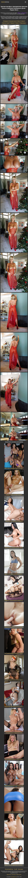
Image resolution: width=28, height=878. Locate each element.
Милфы (17, 23)
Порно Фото (9, 874)
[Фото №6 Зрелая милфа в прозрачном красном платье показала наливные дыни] (14, 164)
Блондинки (6, 21)
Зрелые (22, 21)
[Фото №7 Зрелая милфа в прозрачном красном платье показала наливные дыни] (14, 193)
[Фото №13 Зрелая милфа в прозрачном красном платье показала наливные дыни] (14, 419)
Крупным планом (6, 23)
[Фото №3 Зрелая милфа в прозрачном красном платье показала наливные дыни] (14, 112)
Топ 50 (15, 869)
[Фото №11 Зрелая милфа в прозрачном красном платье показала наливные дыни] (14, 352)
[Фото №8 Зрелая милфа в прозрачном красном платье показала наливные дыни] (14, 232)
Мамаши (12, 23)
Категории (20, 869)
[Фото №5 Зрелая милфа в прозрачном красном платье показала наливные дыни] (14, 147)
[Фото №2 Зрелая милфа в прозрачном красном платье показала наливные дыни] (14, 84)
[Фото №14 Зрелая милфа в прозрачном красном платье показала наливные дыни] (14, 434)
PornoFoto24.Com (9, 869)
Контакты (14, 874)
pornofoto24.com (14, 876)
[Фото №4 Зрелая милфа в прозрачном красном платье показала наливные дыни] (14, 129)
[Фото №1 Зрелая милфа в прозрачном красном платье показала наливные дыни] (14, 44)
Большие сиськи (13, 21)
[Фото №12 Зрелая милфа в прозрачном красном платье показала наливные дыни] (14, 392)
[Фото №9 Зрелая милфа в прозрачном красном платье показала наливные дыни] (14, 272)
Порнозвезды (22, 23)
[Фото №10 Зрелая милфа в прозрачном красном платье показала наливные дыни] (14, 312)
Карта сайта (19, 874)
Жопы (19, 21)
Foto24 (5, 2)
